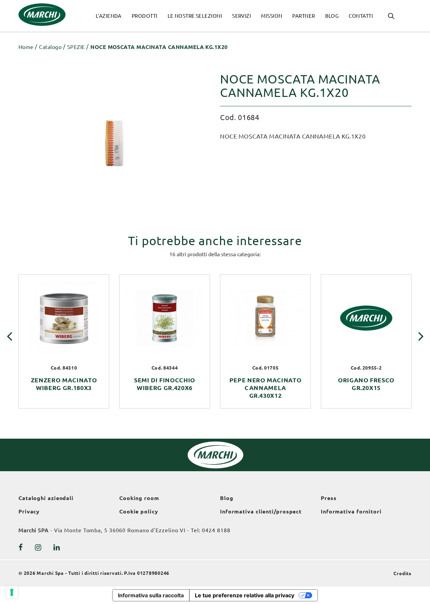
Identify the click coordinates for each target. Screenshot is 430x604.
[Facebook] (20, 547)
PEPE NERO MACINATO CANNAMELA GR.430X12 (265, 388)
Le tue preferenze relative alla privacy (244, 595)
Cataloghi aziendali (46, 498)
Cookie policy (138, 511)
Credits (402, 573)
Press (329, 498)
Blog (226, 498)
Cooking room (139, 498)
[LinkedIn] (56, 547)
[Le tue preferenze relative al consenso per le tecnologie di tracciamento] (11, 592)
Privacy (29, 511)
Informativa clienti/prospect (261, 511)
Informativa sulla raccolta (151, 595)
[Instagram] (38, 547)
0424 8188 (216, 530)
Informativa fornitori (351, 511)
